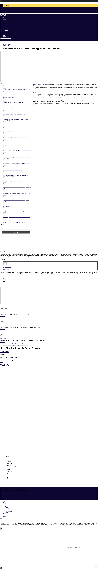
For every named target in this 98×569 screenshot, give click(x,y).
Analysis (6, 512)
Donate (1, 362)
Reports (6, 506)
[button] (3, 34)
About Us (10, 458)
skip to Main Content (4, 3)
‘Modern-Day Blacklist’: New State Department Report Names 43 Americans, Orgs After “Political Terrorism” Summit (26, 319)
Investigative (7, 505)
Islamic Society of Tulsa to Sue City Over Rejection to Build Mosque (15, 305)
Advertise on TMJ (12, 466)
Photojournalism (8, 511)
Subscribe (4, 351)
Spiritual (7, 508)
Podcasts (10, 460)
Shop (7, 495)
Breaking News (6, 45)
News (7, 494)
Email (3, 227)
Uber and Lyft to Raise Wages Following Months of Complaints (15, 345)
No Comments (3, 312)
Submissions (10, 469)
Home (7, 492)
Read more (2, 316)
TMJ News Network (7, 44)
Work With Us (6, 365)
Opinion (6, 510)
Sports (6, 507)
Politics (6, 503)
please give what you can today (24, 256)
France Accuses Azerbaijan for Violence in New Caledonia (14, 343)
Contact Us (10, 468)
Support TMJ (11, 465)
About (4, 515)
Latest (9, 461)
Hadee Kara (2, 309)
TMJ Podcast (5, 513)
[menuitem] (1, 1)
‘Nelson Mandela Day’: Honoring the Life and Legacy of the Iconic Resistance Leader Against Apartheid (23, 332)
